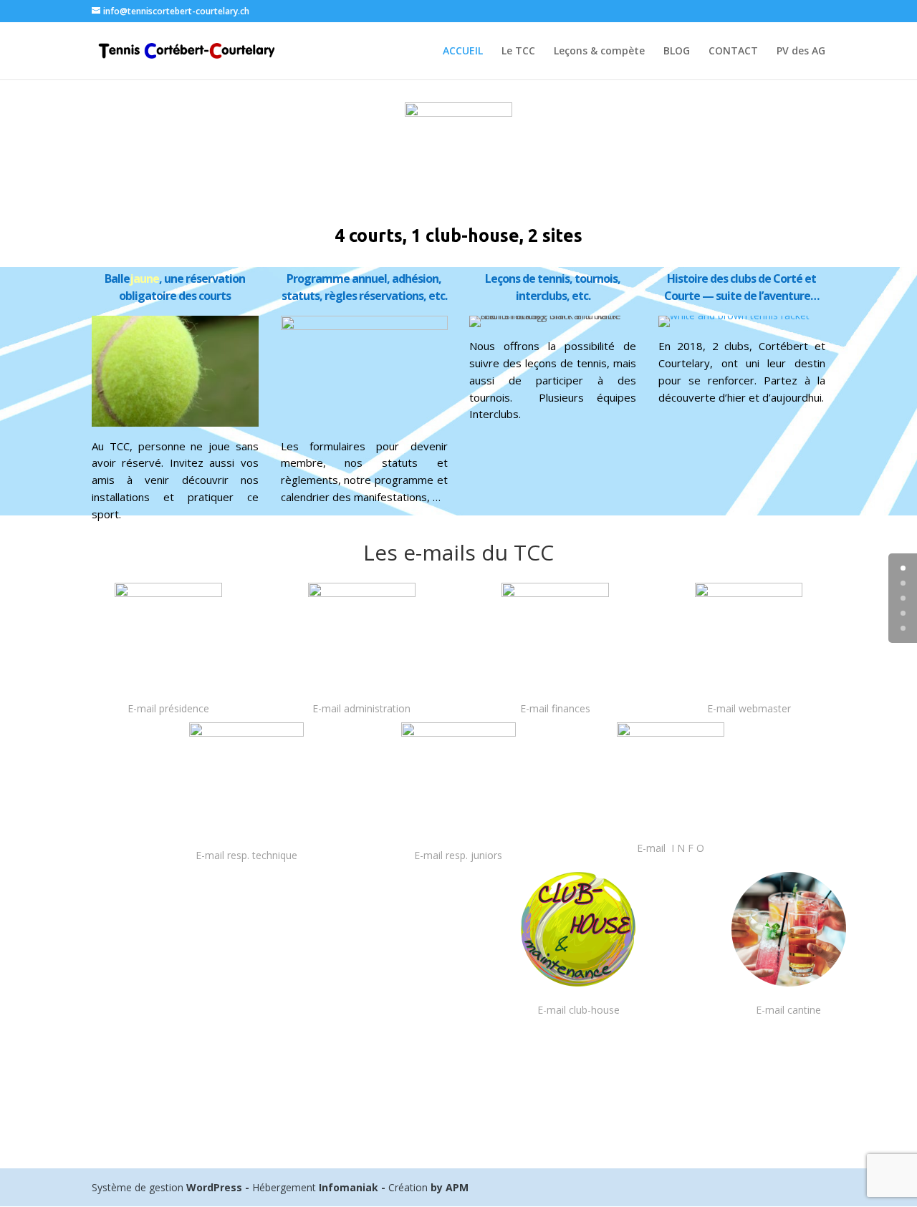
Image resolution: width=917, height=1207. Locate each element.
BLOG (676, 51)
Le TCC (518, 51)
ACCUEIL (463, 51)
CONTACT (733, 51)
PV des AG (801, 51)
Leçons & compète (599, 51)
